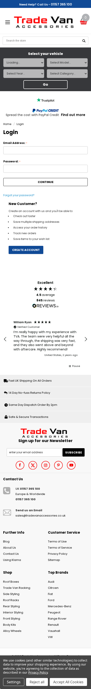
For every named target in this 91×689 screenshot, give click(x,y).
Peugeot (54, 612)
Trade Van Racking (16, 588)
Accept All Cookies (68, 682)
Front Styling (11, 618)
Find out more (73, 114)
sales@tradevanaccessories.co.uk (40, 515)
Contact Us (11, 554)
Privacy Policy (57, 554)
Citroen (53, 588)
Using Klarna (12, 560)
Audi (51, 582)
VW (50, 637)
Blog (6, 541)
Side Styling (11, 594)
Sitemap (54, 560)
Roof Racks (11, 600)
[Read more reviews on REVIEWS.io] (45, 306)
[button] (5, 339)
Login (20, 124)
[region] (45, 339)
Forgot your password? (18, 195)
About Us (9, 548)
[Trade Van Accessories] (46, 432)
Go (45, 84)
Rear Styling (11, 606)
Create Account (26, 250)
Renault (53, 625)
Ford (51, 600)
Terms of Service (60, 548)
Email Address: (15, 143)
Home (7, 124)
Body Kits (9, 625)
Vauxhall (54, 631)
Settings (14, 682)
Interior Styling (13, 612)
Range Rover (57, 618)
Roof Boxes (11, 582)
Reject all (37, 682)
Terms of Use (57, 541)
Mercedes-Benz (59, 606)
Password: (11, 161)
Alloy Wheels (12, 631)
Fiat (50, 594)
